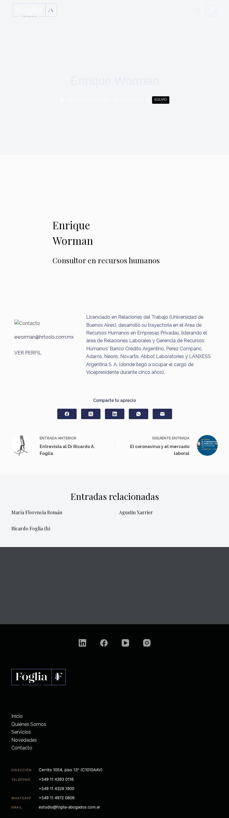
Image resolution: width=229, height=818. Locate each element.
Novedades (24, 740)
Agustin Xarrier (136, 512)
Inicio (17, 716)
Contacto (21, 748)
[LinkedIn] (114, 414)
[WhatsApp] (138, 414)
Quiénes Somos (28, 724)
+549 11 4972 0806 (57, 797)
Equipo (160, 99)
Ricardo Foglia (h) (30, 528)
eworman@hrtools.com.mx (44, 337)
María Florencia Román (36, 512)
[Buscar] (197, 10)
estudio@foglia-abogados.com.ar (69, 807)
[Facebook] (67, 414)
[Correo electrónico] (162, 414)
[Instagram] (147, 643)
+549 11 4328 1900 (56, 788)
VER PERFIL (27, 353)
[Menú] (212, 10)
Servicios (21, 732)
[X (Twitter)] (90, 414)
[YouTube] (125, 643)
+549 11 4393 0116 (56, 779)
